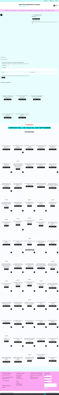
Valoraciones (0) (3, 57)
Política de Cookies (19, 385)
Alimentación (7, 10)
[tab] (3, 57)
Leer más (6, 207)
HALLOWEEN (49, 10)
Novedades (42, 10)
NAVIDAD (53, 10)
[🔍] (54, 5)
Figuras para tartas (37, 10)
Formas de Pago (18, 377)
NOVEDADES (29, 132)
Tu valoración (4, 67)
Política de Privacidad (19, 384)
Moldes (18, 10)
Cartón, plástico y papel (13, 10)
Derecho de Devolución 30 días (34, 377)
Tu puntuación (4, 65)
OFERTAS (29, 250)
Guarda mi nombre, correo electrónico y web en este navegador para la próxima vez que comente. (15, 75)
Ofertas (46, 10)
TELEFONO (45, 380)
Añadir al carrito (7, 99)
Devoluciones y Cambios (19, 378)
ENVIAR (46, 388)
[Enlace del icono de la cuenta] (56, 5)
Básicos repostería (23, 10)
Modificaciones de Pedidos (34, 378)
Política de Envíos (18, 376)
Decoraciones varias (30, 10)
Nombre (3, 72)
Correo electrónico (32, 72)
